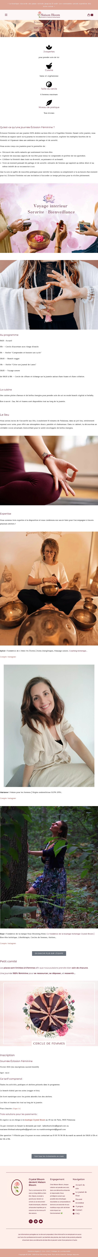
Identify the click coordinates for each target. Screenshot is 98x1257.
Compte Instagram (8, 657)
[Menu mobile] (6, 15)
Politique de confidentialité (60, 1251)
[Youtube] (41, 1221)
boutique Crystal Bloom (35, 1120)
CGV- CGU (45, 1251)
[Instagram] (31, 1221)
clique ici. (16, 1108)
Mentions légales (34, 1251)
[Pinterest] (36, 1221)
